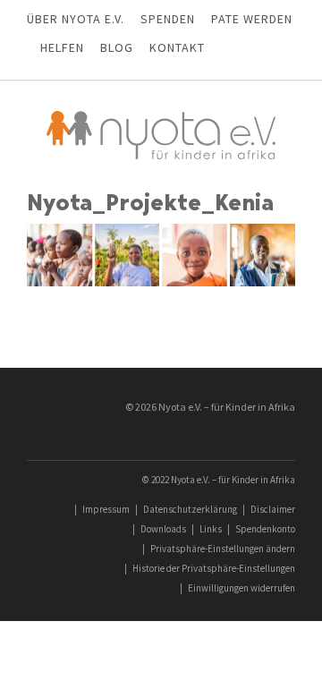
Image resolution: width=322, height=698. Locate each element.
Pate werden (251, 19)
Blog (116, 47)
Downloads (163, 529)
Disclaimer (272, 509)
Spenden (167, 19)
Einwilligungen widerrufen (241, 588)
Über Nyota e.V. (75, 19)
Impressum (106, 509)
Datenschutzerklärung (190, 509)
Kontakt (177, 47)
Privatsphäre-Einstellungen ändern (222, 548)
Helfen (62, 47)
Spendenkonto (265, 529)
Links (210, 529)
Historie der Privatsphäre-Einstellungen (213, 568)
